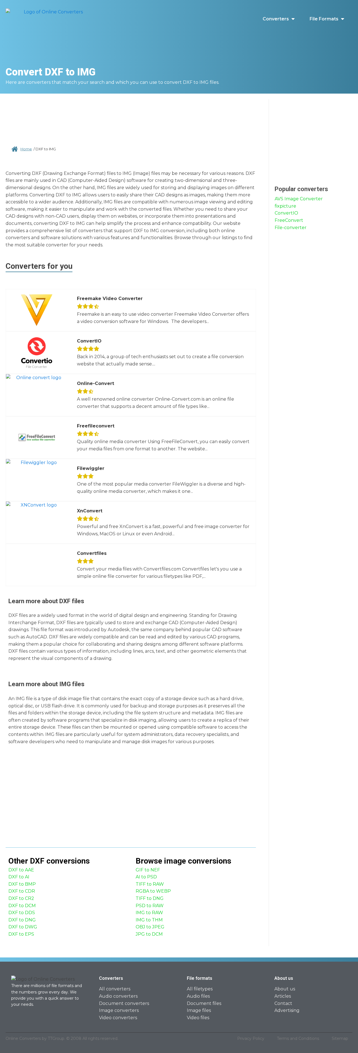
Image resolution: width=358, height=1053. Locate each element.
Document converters (124, 1003)
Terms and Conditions (298, 1038)
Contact (283, 1003)
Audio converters (118, 996)
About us (284, 989)
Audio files (198, 996)
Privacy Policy (250, 1038)
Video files (198, 1017)
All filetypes (200, 989)
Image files (199, 1010)
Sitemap (340, 1038)
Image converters (119, 1010)
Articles (282, 996)
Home (26, 149)
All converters (114, 989)
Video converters (118, 1017)
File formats (324, 19)
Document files (204, 1003)
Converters (276, 19)
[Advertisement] (131, 117)
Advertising (287, 1010)
